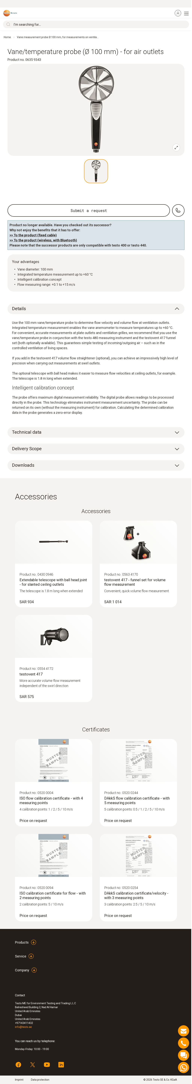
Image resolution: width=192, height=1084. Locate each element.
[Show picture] (96, 171)
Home (7, 37)
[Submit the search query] (7, 24)
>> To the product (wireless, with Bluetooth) (43, 240)
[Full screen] (176, 147)
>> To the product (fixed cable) (33, 235)
